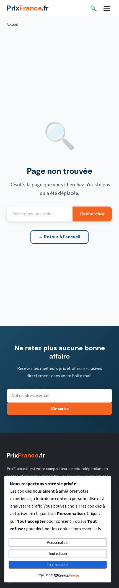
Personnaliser (58, 542)
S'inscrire (60, 408)
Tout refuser (57, 554)
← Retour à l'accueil (59, 237)
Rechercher (92, 214)
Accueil (12, 24)
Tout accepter (58, 565)
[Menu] (106, 8)
